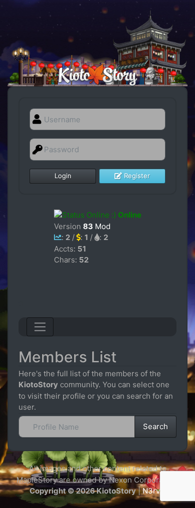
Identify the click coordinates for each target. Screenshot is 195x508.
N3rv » (154, 491)
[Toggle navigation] (40, 326)
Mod (96, 226)
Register (136, 176)
